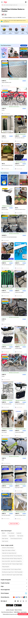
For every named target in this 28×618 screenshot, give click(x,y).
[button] (2, 2)
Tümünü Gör (23, 26)
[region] (14, 31)
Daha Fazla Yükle (14, 523)
